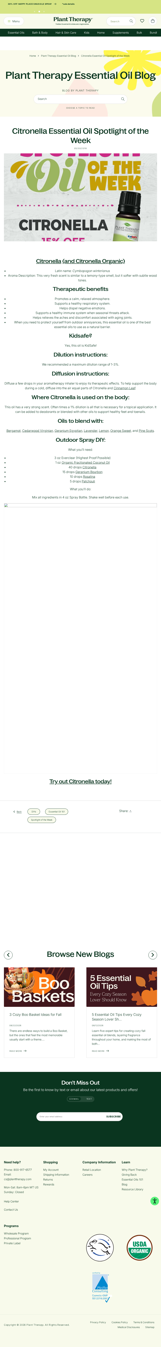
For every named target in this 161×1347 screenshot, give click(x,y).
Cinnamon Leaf (124, 388)
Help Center (11, 1201)
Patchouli (88, 481)
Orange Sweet (120, 431)
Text (89, 1099)
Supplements (121, 32)
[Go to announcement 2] (39, 10)
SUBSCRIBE (113, 1116)
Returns (48, 1179)
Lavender (90, 431)
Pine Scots (146, 431)
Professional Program (17, 1238)
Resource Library (132, 1189)
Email (75, 1099)
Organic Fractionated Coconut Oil (86, 462)
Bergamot (13, 431)
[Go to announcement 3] (44, 10)
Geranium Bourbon (88, 472)
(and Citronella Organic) (93, 261)
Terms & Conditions (143, 1322)
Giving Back (129, 1174)
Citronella (48, 261)
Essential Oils (16, 32)
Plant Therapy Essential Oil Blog (58, 56)
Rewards (48, 1184)
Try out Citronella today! (80, 781)
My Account (51, 1169)
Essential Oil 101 (57, 811)
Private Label (12, 1243)
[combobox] (121, 21)
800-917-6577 (23, 1169)
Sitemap (149, 1327)
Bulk (139, 32)
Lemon (104, 431)
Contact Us (11, 1209)
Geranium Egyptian (68, 431)
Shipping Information (56, 1174)
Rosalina (89, 477)
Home (101, 32)
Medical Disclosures (129, 1327)
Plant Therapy (35, 1324)
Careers (87, 1174)
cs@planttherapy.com (17, 1179)
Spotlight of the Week (41, 819)
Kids (86, 32)
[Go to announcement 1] (34, 10)
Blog (124, 1184)
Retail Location (91, 1169)
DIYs (33, 811)
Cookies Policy (120, 1322)
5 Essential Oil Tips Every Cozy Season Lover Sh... (117, 1016)
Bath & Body (40, 32)
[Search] (131, 21)
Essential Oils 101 (132, 1179)
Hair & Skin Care (66, 32)
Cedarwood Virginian (37, 431)
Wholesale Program (16, 1233)
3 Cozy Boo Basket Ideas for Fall (35, 1014)
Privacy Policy (98, 1322)
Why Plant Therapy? (134, 1169)
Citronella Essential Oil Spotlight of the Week (105, 56)
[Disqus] (80, 887)
